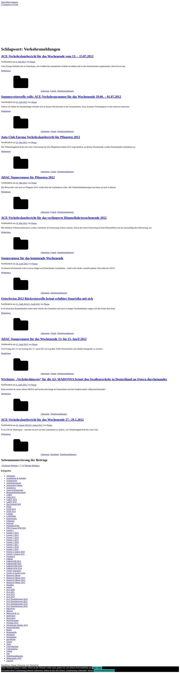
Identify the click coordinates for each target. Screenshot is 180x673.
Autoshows (11, 488)
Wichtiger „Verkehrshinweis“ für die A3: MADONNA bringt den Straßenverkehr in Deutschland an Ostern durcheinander (84, 379)
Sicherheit (54, 454)
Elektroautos (11, 518)
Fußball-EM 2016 (13, 563)
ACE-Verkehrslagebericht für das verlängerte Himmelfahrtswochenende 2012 (54, 217)
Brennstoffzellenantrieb (16, 492)
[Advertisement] (90, 25)
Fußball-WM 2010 (14, 566)
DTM (8, 507)
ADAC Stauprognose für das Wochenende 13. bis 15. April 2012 (44, 339)
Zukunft (9, 661)
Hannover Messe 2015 (15, 582)
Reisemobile (11, 632)
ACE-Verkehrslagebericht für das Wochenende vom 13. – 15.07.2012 (47, 56)
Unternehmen (12, 649)
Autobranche (11, 481)
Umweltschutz (12, 646)
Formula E (10, 556)
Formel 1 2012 (12, 533)
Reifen (9, 630)
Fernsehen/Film (12, 526)
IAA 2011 (10, 592)
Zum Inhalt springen (9, 2)
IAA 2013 (10, 594)
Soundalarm (11, 637)
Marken (9, 611)
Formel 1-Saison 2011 (15, 554)
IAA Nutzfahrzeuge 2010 (17, 599)
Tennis (9, 642)
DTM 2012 (11, 509)
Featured (10, 523)
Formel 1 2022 (12, 549)
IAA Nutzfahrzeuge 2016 (17, 606)
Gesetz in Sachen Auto (15, 573)
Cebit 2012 (11, 497)
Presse (32, 62)
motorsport (10, 616)
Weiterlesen (6, 71)
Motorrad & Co (12, 613)
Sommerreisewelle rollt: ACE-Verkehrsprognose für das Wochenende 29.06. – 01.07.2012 (61, 96)
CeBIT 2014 (11, 499)
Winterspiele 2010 (13, 658)
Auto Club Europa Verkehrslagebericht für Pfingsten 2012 (40, 137)
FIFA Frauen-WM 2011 (16, 528)
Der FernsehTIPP (13, 504)
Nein (99, 668)
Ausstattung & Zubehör (16, 478)
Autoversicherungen (14, 490)
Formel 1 (10, 530)
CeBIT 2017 (11, 502)
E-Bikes (9, 514)
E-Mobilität (11, 516)
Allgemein (45, 91)
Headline (10, 585)
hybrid (9, 587)
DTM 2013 (11, 511)
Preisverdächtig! (13, 627)
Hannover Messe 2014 (15, 580)
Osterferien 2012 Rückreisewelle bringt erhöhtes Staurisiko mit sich (47, 298)
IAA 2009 (10, 589)
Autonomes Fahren (14, 485)
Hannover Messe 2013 (15, 578)
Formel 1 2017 (12, 544)
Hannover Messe (13, 575)
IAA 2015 (10, 597)
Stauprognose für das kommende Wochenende (32, 258)
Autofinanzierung (13, 483)
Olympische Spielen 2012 (17, 625)
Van (8, 653)
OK (94, 668)
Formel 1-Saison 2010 (15, 552)
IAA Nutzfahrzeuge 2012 (17, 601)
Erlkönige (10, 521)
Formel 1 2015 (12, 540)
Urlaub (53, 91)
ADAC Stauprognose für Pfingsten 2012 (28, 177)
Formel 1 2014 (12, 537)
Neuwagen (10, 618)
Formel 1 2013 (12, 535)
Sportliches (11, 639)
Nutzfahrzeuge (12, 620)
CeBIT (9, 495)
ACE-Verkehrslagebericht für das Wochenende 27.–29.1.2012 (42, 419)
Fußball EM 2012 (13, 561)
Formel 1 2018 (12, 547)
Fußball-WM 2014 (14, 568)
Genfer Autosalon (13, 571)
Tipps (8, 644)
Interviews (10, 608)
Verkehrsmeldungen (65, 91)
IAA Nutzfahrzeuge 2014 (17, 604)
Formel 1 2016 (12, 542)
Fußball (9, 559)
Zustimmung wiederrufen (104, 671)
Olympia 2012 (12, 623)
